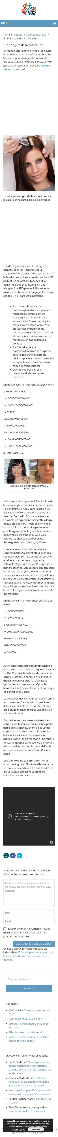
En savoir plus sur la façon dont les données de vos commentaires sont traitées (28, 956)
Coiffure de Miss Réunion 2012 (26, 1018)
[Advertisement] (29, 103)
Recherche (29, 988)
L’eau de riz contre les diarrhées (27, 1111)
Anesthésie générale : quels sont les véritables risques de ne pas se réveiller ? (29, 1082)
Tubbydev (40, 1132)
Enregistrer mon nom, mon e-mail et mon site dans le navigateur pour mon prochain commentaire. (26, 932)
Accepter (36, 1129)
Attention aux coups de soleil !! (26, 1032)
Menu (5, 23)
